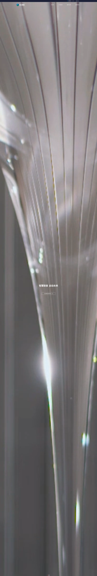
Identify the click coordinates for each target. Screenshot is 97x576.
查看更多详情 (47, 293)
